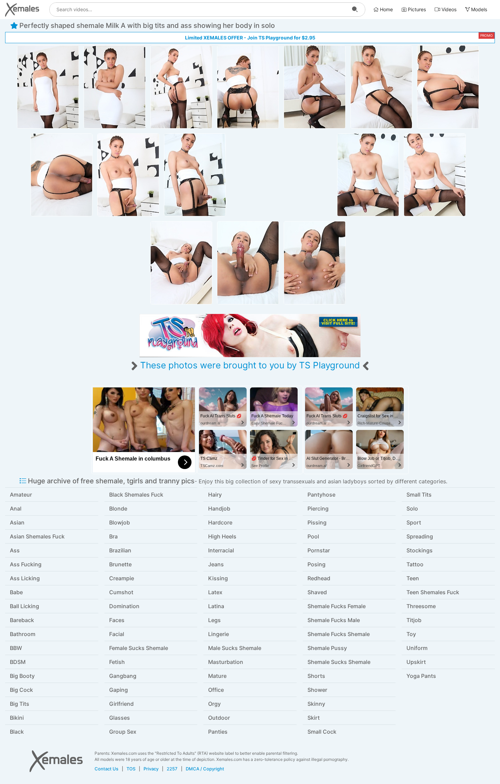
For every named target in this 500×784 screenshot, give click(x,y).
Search (355, 9)
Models (478, 9)
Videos (448, 9)
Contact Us (106, 768)
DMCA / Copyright (205, 768)
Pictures (416, 9)
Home (386, 9)
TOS (131, 768)
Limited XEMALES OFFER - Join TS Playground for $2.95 (250, 37)
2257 (172, 768)
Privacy (151, 768)
